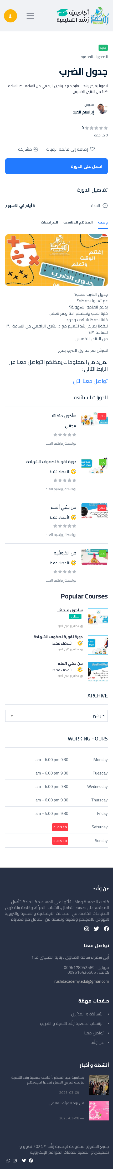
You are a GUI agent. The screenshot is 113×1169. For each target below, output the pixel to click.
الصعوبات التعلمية (94, 57)
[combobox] (56, 716)
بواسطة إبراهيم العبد (61, 443)
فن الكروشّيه (65, 553)
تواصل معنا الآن (90, 381)
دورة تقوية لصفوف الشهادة (51, 461)
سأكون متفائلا (64, 416)
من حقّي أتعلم (63, 507)
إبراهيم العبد (83, 112)
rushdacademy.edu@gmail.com (81, 981)
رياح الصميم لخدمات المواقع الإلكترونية (63, 1152)
